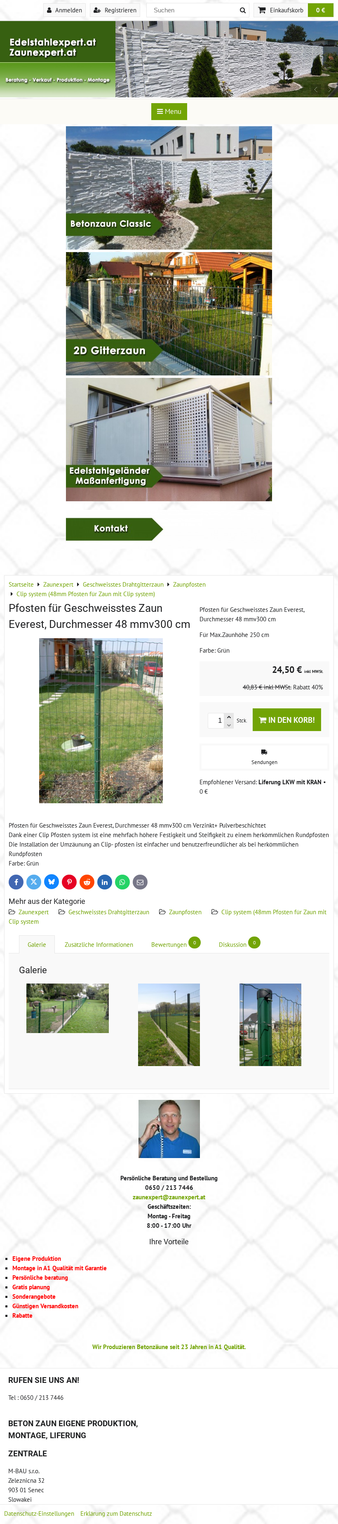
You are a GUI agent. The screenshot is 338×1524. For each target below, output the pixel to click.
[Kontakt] (169, 546)
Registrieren (119, 10)
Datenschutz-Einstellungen (39, 1513)
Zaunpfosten (185, 912)
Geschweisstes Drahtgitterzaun (108, 912)
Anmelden (68, 10)
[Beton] (169, 247)
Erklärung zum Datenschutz (116, 1513)
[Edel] (169, 499)
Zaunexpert (34, 912)
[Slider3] (169, 95)
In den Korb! (290, 720)
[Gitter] (169, 373)
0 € (320, 10)
